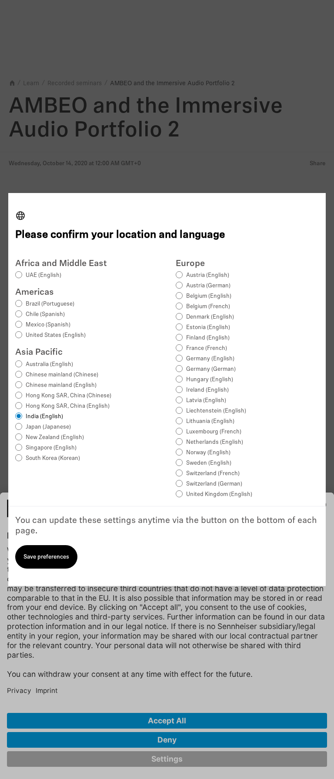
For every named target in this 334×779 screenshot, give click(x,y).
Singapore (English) (51, 448)
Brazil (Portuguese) (50, 304)
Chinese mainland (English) (61, 385)
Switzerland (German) (214, 484)
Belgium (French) (208, 307)
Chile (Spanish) (45, 314)
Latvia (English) (206, 400)
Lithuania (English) (210, 421)
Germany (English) (210, 359)
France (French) (206, 348)
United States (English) (56, 335)
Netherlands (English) (214, 442)
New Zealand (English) (55, 437)
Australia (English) (49, 364)
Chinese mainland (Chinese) (62, 375)
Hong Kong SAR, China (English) (68, 406)
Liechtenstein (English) (216, 411)
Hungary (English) (209, 380)
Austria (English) (207, 275)
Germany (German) (211, 369)
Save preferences (46, 557)
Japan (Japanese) (48, 427)
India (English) (44, 416)
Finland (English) (208, 338)
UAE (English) (43, 275)
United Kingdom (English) (219, 494)
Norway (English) (208, 453)
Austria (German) (208, 286)
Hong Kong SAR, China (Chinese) (68, 396)
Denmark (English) (210, 317)
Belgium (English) (208, 296)
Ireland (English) (207, 390)
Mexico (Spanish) (48, 325)
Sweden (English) (208, 463)
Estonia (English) (208, 327)
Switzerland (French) (213, 473)
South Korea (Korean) (53, 458)
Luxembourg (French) (213, 432)
